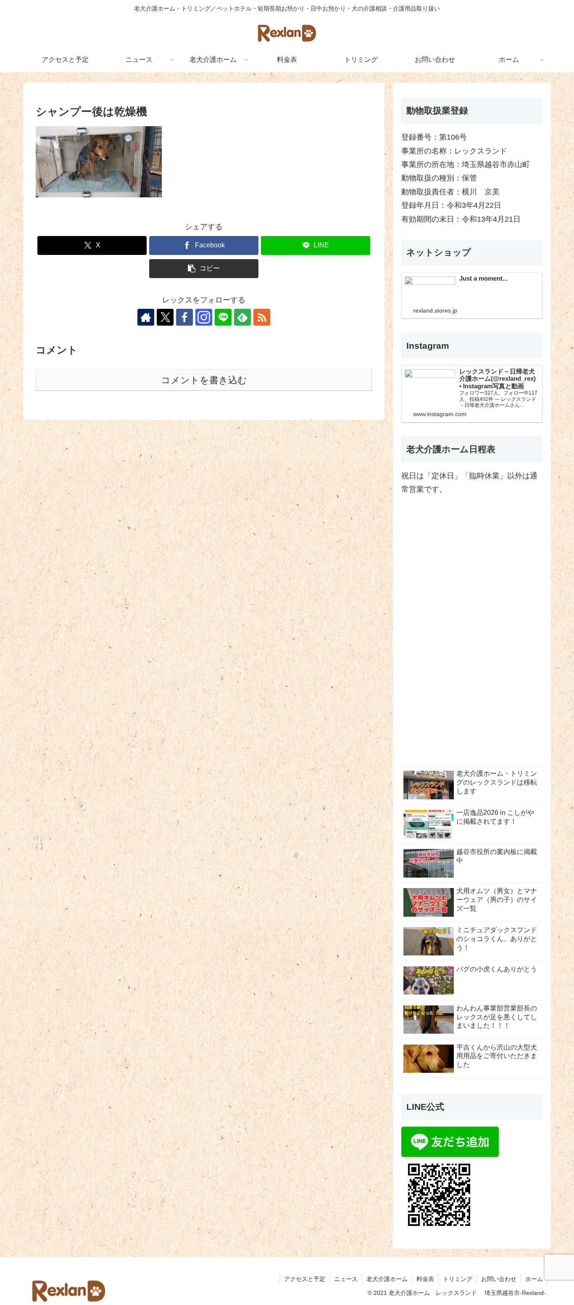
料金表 (425, 1279)
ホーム (534, 1279)
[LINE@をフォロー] (223, 317)
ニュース (346, 1279)
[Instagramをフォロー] (203, 317)
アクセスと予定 (304, 1279)
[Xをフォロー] (165, 317)
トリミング (457, 1279)
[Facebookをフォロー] (184, 317)
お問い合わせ (498, 1279)
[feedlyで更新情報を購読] (242, 317)
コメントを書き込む (204, 380)
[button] (203, 268)
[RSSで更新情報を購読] (261, 317)
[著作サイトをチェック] (145, 317)
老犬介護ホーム (387, 1279)
